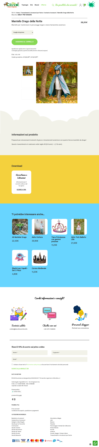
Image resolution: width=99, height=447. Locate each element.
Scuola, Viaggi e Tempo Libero (59, 433)
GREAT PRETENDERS (25, 15)
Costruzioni (15, 426)
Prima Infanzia (54, 427)
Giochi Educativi (16, 435)
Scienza (52, 431)
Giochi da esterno (17, 429)
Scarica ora (21, 190)
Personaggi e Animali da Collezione (60, 426)
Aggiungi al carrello (25, 42)
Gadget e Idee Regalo (18, 422)
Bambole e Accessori (18, 418)
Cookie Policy (17, 391)
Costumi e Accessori (50, 13)
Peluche (52, 424)
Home (18, 13)
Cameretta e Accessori (18, 420)
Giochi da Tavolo (16, 431)
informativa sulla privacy (34, 364)
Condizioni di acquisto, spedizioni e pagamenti (25, 410)
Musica (52, 422)
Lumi (20, 395)
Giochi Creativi (16, 427)
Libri (51, 420)
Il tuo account (16, 408)
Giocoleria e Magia (55, 418)
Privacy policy (15, 389)
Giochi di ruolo (16, 433)
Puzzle (52, 429)
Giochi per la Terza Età (18, 424)
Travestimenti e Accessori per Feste (32, 13)
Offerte (43, 5)
